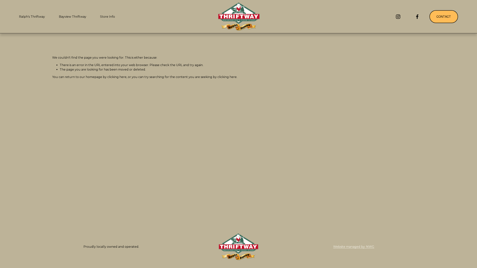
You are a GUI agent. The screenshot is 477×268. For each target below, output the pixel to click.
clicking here (117, 77)
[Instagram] (398, 16)
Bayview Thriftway (72, 16)
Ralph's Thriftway (32, 16)
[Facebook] (417, 16)
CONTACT (443, 16)
